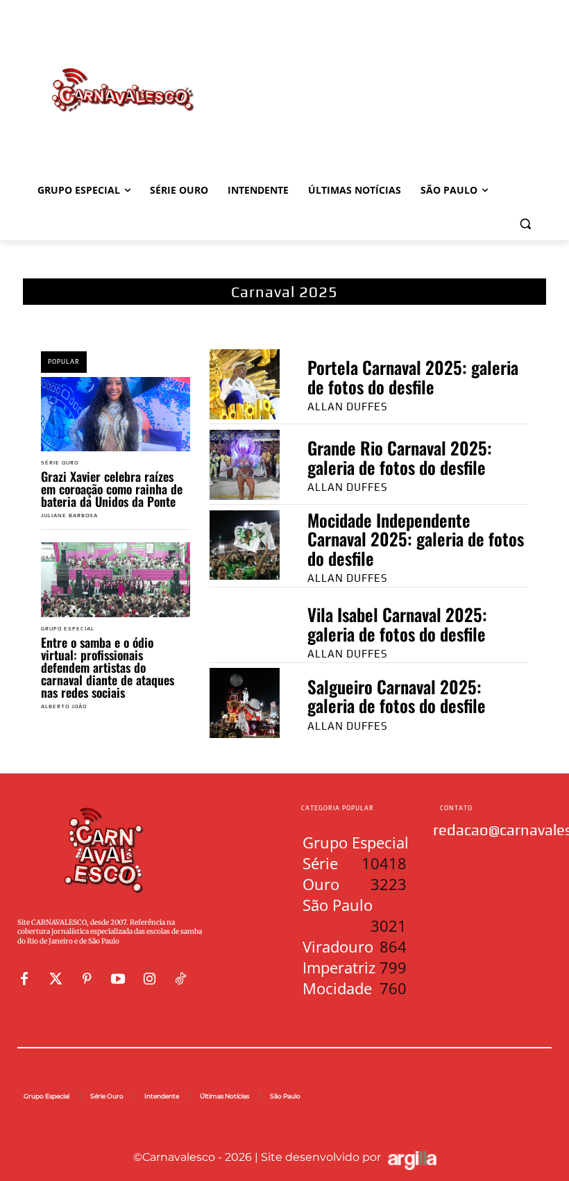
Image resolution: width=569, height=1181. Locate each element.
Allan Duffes (347, 406)
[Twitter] (55, 979)
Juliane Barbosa (69, 515)
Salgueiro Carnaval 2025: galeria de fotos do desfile (396, 696)
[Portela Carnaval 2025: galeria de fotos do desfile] (245, 384)
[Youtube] (118, 979)
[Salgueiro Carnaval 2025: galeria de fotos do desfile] (245, 703)
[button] (525, 224)
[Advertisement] (378, 75)
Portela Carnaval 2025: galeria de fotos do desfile (412, 376)
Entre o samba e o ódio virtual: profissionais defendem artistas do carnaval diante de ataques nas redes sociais (107, 667)
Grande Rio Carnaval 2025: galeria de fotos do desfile (399, 457)
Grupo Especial (67, 629)
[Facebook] (24, 979)
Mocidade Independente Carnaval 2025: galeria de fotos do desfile (415, 539)
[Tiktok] (180, 979)
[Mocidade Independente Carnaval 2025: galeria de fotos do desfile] (245, 545)
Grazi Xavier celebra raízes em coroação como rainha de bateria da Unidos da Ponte (111, 488)
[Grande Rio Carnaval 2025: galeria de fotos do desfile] (245, 465)
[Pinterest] (87, 979)
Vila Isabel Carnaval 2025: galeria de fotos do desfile (397, 623)
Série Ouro (59, 463)
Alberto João (64, 706)
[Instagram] (149, 979)
